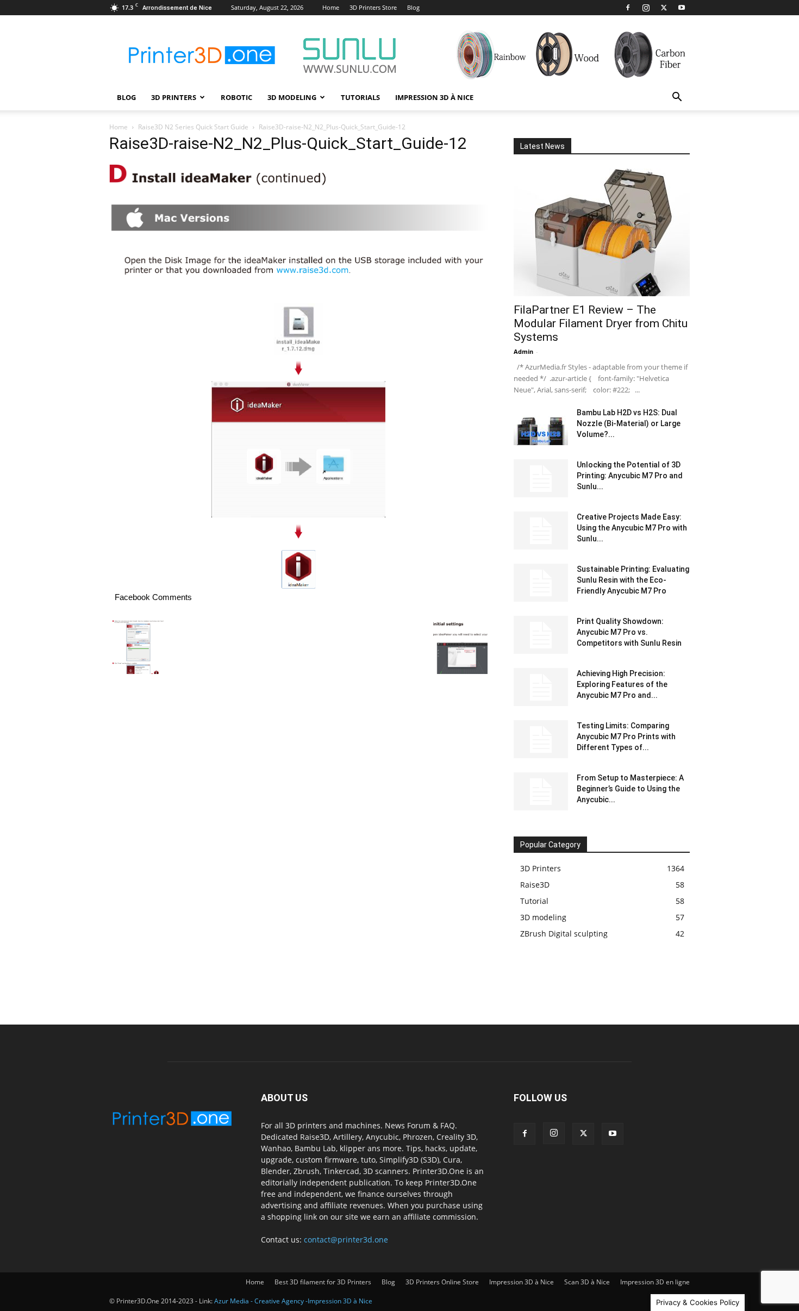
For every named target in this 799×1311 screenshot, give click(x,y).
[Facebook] (628, 7)
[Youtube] (681, 7)
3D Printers (173, 97)
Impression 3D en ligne (655, 1282)
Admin (523, 351)
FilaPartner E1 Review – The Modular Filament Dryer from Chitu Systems (601, 323)
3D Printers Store (373, 7)
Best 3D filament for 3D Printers (322, 1282)
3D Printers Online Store (442, 1282)
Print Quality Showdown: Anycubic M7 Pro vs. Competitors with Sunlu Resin (629, 632)
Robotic (236, 97)
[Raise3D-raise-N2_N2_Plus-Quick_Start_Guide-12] (298, 585)
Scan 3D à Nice (587, 1282)
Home (330, 7)
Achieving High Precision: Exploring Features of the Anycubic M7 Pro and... (622, 684)
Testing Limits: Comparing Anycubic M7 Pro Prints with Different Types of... (626, 736)
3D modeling (291, 97)
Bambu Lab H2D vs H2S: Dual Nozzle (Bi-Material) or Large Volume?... (629, 423)
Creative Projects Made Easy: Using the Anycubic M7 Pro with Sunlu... (632, 528)
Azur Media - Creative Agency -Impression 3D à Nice (293, 1301)
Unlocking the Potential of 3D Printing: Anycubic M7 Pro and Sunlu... (630, 475)
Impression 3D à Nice (434, 97)
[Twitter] (664, 7)
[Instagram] (646, 7)
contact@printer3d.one (346, 1239)
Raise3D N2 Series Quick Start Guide (193, 127)
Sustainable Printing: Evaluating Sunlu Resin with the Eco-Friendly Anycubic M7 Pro (633, 580)
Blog (413, 7)
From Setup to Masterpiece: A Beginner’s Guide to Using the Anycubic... (630, 788)
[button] (677, 98)
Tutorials (360, 97)
